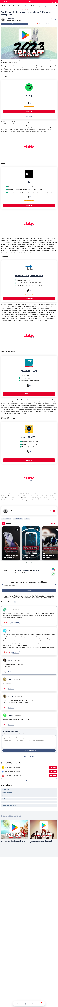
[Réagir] (50, 19)
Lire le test (29, 117)
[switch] (53, 2)
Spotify (29, 95)
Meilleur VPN (6, 5)
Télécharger (29, 111)
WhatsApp (36, 570)
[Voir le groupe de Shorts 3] (30, 562)
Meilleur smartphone (37, 5)
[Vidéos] (25, 1003)
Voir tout (53, 523)
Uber (29, 182)
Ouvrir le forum (30, 756)
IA (27, 5)
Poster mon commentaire (29, 750)
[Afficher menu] (2, 1)
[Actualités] (17, 1003)
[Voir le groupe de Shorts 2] (28, 562)
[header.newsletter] (7, 2)
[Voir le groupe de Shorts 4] (32, 562)
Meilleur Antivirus (18, 5)
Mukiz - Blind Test (29, 437)
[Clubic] (29, 2)
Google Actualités (23, 570)
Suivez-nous (14, 23)
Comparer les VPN (29, 780)
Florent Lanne (11, 18)
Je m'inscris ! (29, 590)
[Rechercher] (4, 2)
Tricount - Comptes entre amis (29, 275)
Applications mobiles (25, 9)
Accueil (3, 9)
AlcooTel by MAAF (29, 371)
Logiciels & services (12, 9)
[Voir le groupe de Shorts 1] (26, 562)
